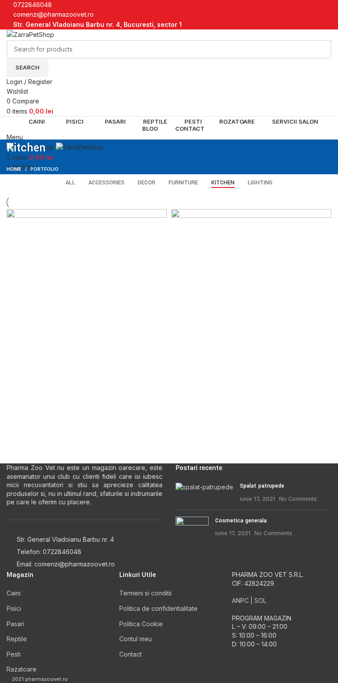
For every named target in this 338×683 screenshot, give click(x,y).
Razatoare (22, 669)
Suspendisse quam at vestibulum (74, 394)
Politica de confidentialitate (158, 608)
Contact (130, 654)
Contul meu (135, 639)
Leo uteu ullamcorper (220, 394)
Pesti (14, 654)
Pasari (15, 624)
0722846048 (32, 4)
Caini (14, 593)
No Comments (298, 499)
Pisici (14, 608)
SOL (260, 600)
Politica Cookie (141, 624)
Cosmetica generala (241, 521)
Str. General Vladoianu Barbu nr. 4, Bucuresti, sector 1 (97, 24)
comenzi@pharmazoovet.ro (53, 14)
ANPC (240, 600)
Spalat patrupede (262, 486)
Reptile (17, 639)
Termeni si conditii (145, 593)
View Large (160, 215)
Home (14, 169)
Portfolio (44, 169)
